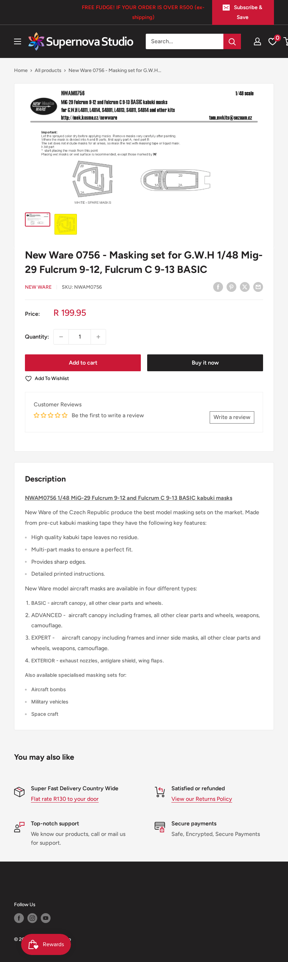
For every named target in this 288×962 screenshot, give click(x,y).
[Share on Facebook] (218, 286)
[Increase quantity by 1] (98, 336)
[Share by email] (258, 286)
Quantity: (37, 336)
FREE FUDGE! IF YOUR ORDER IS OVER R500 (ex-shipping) (143, 12)
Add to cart (83, 362)
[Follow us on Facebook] (19, 918)
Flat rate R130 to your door (65, 799)
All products (48, 70)
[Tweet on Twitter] (245, 286)
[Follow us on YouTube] (46, 918)
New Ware (38, 287)
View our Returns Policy (201, 799)
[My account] (257, 41)
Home (21, 70)
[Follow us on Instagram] (32, 918)
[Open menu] (17, 41)
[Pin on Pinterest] (231, 286)
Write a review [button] (232, 417)
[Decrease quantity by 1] (61, 336)
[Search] (232, 41)
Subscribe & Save (248, 12)
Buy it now (205, 362)
